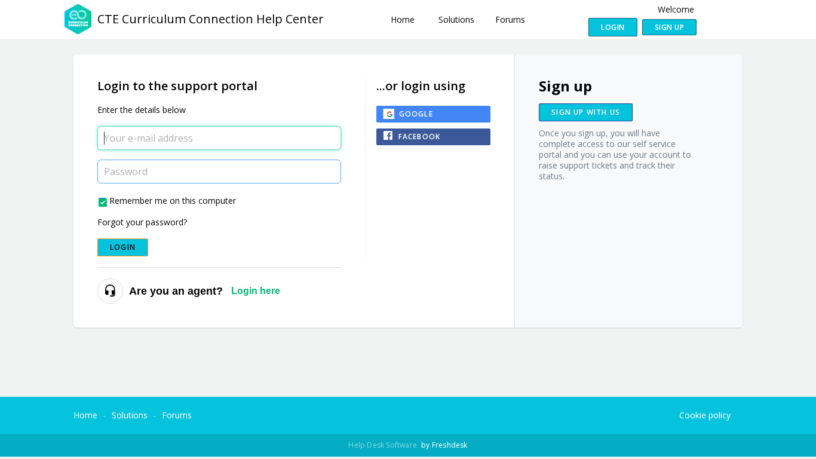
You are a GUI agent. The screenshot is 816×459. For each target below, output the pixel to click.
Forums (510, 19)
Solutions (456, 19)
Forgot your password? (142, 222)
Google (416, 114)
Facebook (419, 136)
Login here (255, 291)
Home (403, 19)
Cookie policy (705, 415)
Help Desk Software (383, 445)
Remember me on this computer (172, 200)
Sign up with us (585, 112)
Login (123, 247)
